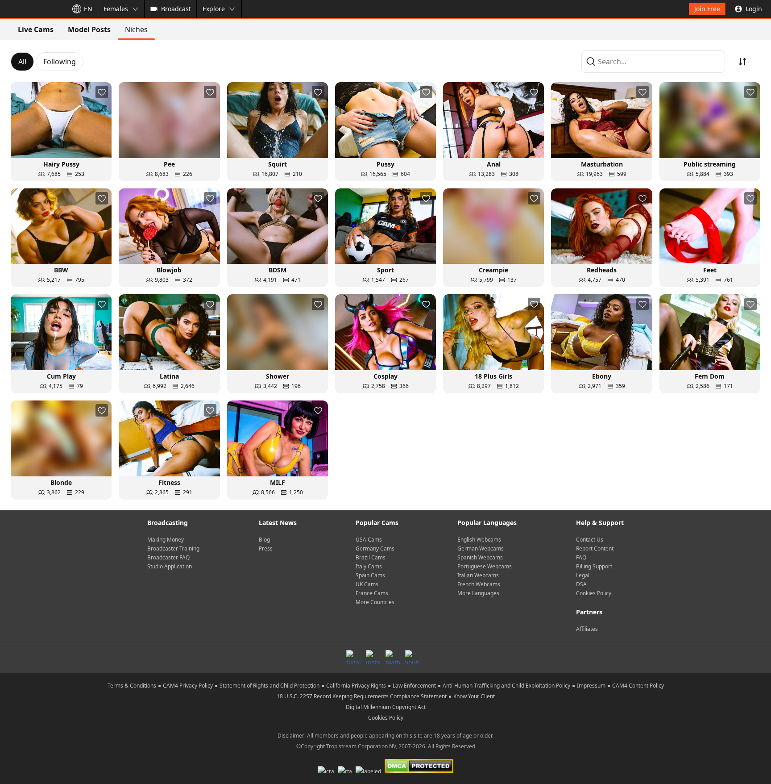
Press (266, 548)
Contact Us (589, 539)
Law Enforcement (414, 685)
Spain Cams (370, 575)
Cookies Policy (593, 593)
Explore (214, 8)
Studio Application (169, 566)
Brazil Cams (371, 557)
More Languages (478, 593)
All (22, 62)
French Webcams (478, 584)
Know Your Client (474, 696)
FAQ (581, 557)
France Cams (372, 593)
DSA (581, 584)
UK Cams (367, 584)
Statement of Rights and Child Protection (269, 685)
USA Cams (369, 539)
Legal (582, 575)
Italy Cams (369, 566)
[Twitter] (393, 657)
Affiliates (587, 629)
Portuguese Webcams (484, 566)
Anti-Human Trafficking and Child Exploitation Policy (506, 685)
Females (116, 8)
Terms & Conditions (132, 685)
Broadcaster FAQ (168, 557)
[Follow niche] (101, 92)
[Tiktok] (353, 657)
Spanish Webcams (480, 557)
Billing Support (594, 566)
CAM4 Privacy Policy (188, 685)
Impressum (591, 685)
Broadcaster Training (173, 548)
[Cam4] (32, 9)
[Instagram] (373, 657)
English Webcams (479, 539)
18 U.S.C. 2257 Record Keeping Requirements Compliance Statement (362, 696)
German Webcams (480, 548)
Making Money (165, 539)
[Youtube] (412, 657)
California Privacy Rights (356, 685)
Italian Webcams (478, 575)
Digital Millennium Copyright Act (386, 707)
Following (59, 62)
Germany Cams (375, 548)
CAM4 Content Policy (638, 685)
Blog (264, 539)
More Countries (375, 602)
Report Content (594, 548)
